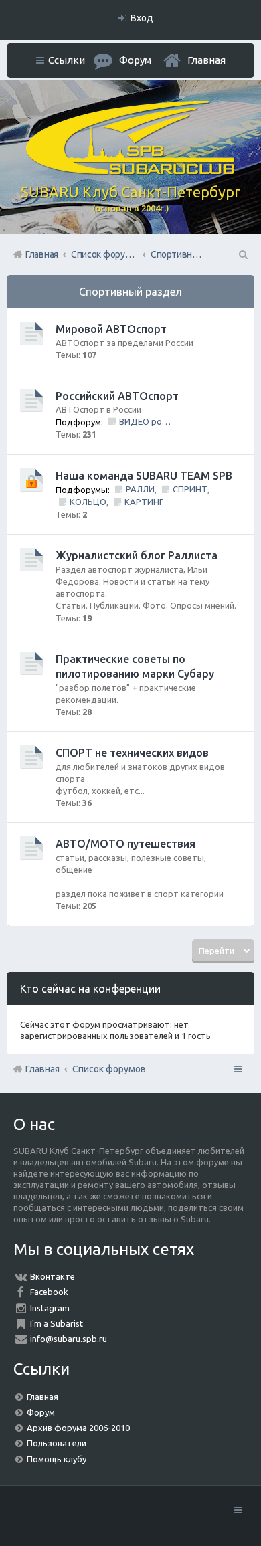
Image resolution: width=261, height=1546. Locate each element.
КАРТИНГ (143, 501)
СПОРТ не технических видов (132, 753)
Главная (206, 60)
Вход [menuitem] (141, 18)
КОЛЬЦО (88, 501)
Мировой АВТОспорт (111, 329)
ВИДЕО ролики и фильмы (145, 421)
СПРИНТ (190, 489)
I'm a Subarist (56, 1323)
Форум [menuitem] (135, 60)
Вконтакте (52, 1276)
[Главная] (130, 171)
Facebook (49, 1291)
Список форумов (109, 1069)
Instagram (50, 1308)
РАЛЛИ (140, 489)
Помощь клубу (56, 1459)
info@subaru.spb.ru (68, 1338)
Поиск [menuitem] (242, 254)
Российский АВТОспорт (117, 396)
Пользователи (56, 1443)
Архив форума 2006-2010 (78, 1427)
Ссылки (66, 60)
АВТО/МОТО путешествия (125, 844)
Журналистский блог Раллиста (136, 555)
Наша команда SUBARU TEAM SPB (144, 476)
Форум (41, 1412)
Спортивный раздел (130, 292)
